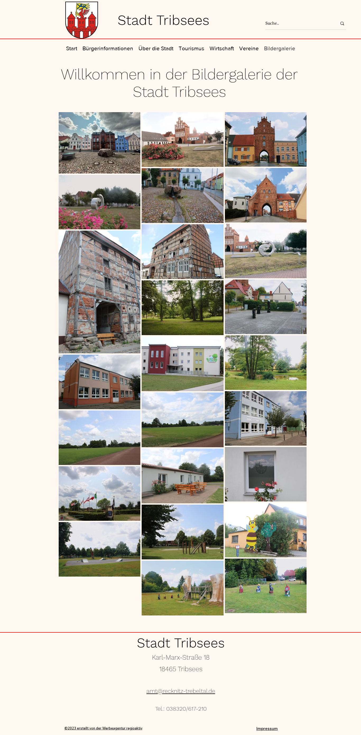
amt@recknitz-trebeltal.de (180, 691)
